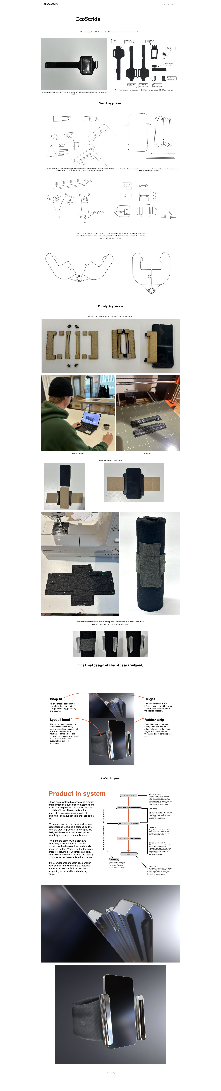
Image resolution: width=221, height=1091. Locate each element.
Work (173, 4)
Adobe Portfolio (113, 1085)
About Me (167, 4)
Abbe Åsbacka (51, 4)
